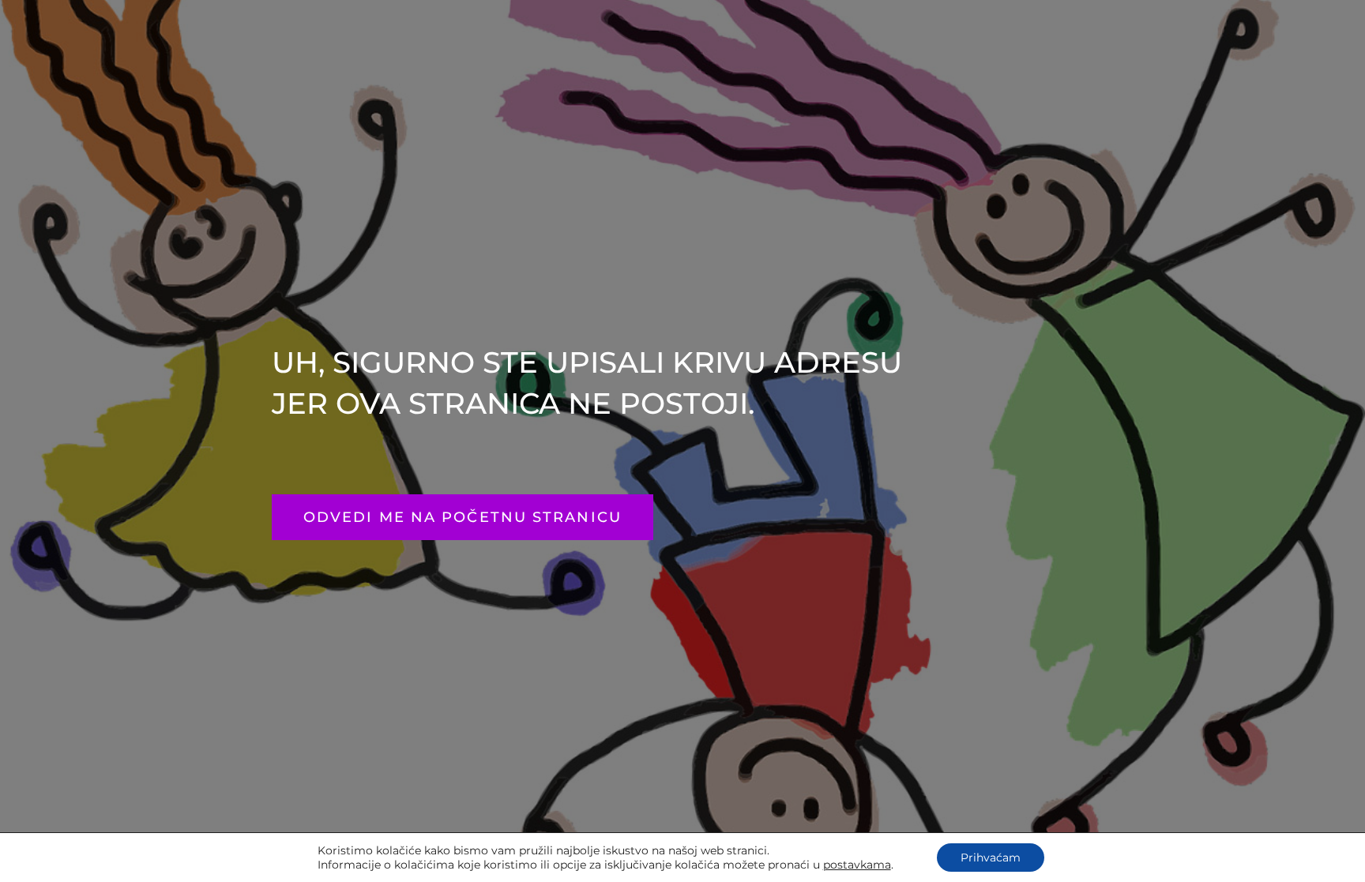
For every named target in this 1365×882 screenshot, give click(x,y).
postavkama (857, 865)
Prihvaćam (991, 857)
